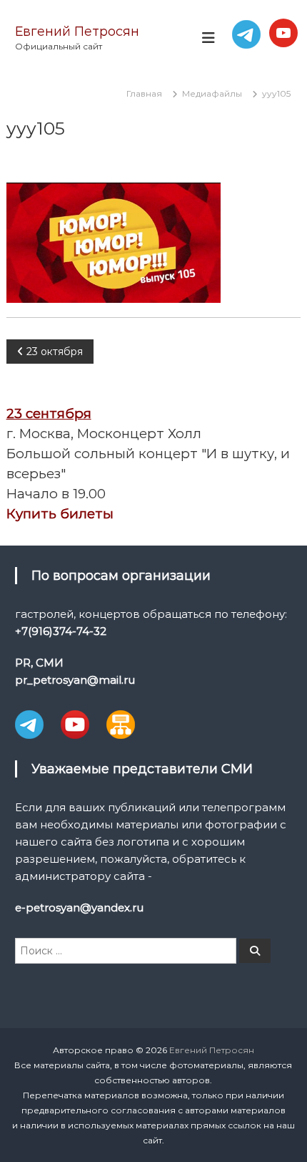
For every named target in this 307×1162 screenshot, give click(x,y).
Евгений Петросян (77, 31)
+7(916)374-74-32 (60, 631)
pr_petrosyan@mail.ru (75, 680)
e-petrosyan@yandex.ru (79, 907)
